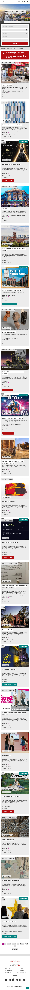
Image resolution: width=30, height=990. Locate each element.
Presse (22, 968)
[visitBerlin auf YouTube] (13, 980)
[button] (22, 2)
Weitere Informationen (10, 303)
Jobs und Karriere (8, 970)
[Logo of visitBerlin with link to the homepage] (4, 2)
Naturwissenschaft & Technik (9, 186)
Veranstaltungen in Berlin (15, 11)
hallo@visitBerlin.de (15, 961)
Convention (22, 970)
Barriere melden (25, 984)
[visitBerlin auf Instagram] (17, 980)
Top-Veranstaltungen (15, 21)
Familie (3, 268)
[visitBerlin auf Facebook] (6, 980)
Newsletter (17, 965)
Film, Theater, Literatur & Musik (9, 563)
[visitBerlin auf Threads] (10, 980)
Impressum (3, 984)
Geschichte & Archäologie (8, 63)
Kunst (3, 607)
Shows (3, 142)
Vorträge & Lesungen (7, 479)
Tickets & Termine (8, 180)
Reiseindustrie (8, 972)
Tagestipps (7, 21)
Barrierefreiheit (18, 984)
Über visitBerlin (8, 968)
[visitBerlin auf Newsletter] (24, 980)
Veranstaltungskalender (15, 13)
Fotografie (4, 102)
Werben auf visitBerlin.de (22, 972)
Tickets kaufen (7, 389)
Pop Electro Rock (6, 396)
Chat (27, 988)
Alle (2, 21)
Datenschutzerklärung (10, 984)
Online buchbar (7, 40)
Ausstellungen (5, 226)
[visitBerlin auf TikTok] (20, 980)
